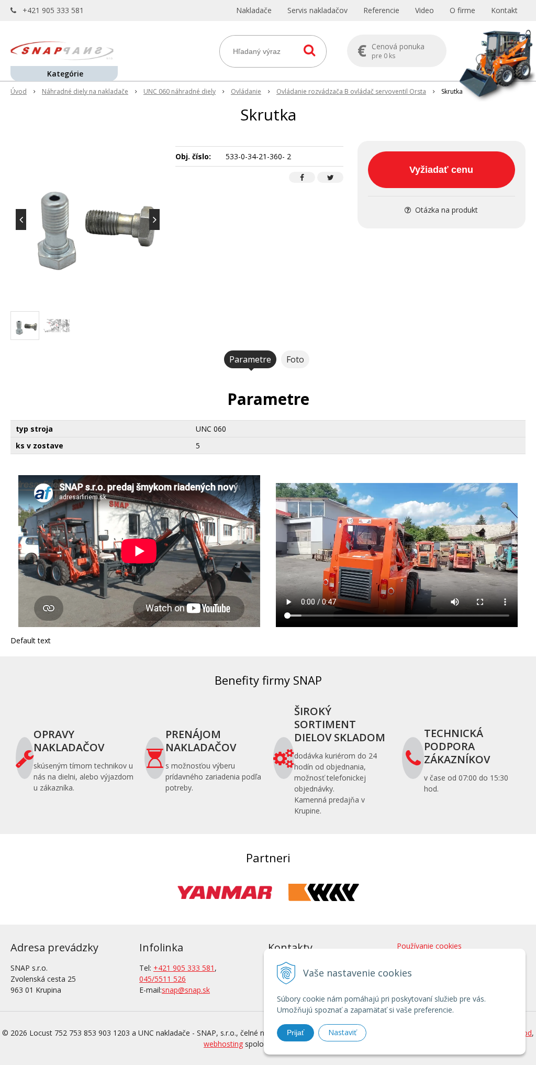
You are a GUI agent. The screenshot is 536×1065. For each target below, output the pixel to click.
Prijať (295, 1032)
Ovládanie (246, 91)
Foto (295, 359)
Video (424, 10)
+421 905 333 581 (53, 10)
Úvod (18, 91)
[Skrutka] (87, 219)
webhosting (223, 1044)
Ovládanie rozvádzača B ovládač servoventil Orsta (351, 91)
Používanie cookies (429, 946)
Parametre (250, 359)
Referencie (381, 10)
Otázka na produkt (445, 210)
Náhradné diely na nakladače (85, 91)
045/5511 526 (162, 979)
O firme (462, 10)
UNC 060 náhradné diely (179, 91)
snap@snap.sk (186, 990)
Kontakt (504, 10)
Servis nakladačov (317, 10)
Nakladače (254, 10)
